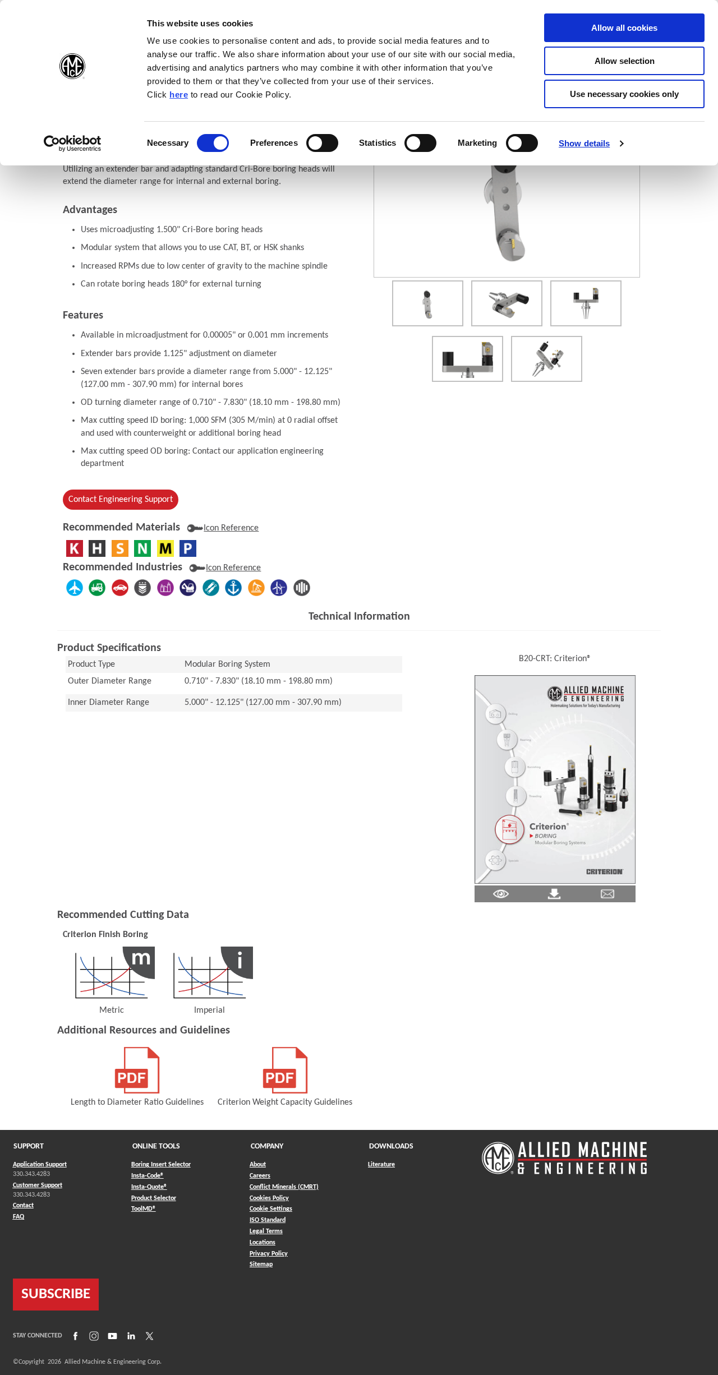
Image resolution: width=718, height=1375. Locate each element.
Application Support (40, 1164)
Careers (260, 1176)
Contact (23, 1205)
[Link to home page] (564, 1152)
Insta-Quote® (149, 1187)
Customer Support (37, 1185)
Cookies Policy (269, 1198)
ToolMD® (143, 1208)
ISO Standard (268, 1220)
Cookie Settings (271, 1209)
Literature (381, 1164)
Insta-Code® (147, 1175)
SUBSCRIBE (55, 1294)
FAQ (18, 1216)
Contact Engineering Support (120, 499)
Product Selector (153, 1198)
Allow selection (625, 61)
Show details (584, 143)
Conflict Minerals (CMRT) (284, 1187)
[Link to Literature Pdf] (501, 893)
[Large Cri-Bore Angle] (507, 303)
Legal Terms (266, 1231)
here (178, 94)
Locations (262, 1242)
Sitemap (261, 1264)
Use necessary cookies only (624, 94)
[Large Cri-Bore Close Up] (467, 358)
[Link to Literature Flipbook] (555, 779)
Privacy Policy (269, 1254)
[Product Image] (507, 197)
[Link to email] (607, 893)
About (258, 1164)
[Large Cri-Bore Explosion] (547, 358)
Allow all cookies (624, 28)
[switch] (322, 143)
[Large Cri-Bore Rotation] (428, 303)
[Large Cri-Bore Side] (586, 303)
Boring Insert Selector (161, 1164)
